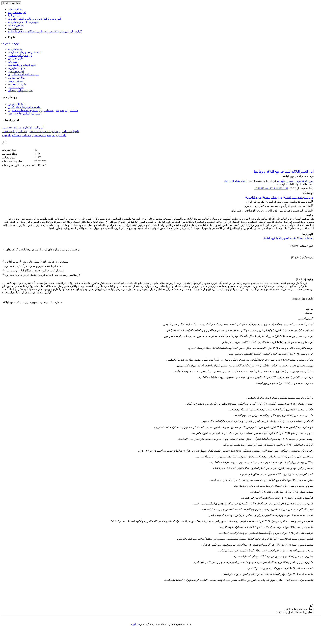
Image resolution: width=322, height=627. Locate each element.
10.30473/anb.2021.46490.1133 (271, 188)
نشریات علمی (15, 87)
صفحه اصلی (15, 9)
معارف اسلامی (16, 77)
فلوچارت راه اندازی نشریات (23, 21)
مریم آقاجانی (254, 197)
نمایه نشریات (15, 28)
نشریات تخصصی (17, 84)
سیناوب (135, 624)
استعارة (309, 238)
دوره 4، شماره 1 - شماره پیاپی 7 (295, 180)
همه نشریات (15, 49)
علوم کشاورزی (16, 68)
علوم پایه (13, 61)
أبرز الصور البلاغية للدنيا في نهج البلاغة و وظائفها (284, 171)
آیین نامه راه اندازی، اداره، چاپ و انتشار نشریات (34, 18)
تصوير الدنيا (282, 238)
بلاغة (300, 238)
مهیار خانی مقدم (273, 197)
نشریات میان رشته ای (20, 90)
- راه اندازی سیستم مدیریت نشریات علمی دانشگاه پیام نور (34, 135)
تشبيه (293, 238)
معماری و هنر (15, 80)
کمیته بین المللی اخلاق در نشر (24, 113)
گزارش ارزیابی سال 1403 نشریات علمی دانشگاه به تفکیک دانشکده (45, 31)
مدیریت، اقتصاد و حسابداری (23, 74)
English (12, 37)
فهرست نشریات (17, 12)
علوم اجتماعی (16, 58)
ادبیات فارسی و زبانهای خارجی (25, 52)
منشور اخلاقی (16, 25)
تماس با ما (14, 15)
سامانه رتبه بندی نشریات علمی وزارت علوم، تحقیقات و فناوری (43, 110)
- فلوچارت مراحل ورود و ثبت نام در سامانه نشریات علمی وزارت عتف (40, 131)
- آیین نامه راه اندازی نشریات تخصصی (22, 127)
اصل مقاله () (235, 180)
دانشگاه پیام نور (16, 104)
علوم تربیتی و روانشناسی (22, 64)
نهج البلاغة (269, 238)
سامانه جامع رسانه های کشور (24, 107)
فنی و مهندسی (16, 71)
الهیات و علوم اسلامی (20, 55)
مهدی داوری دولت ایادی (299, 197)
